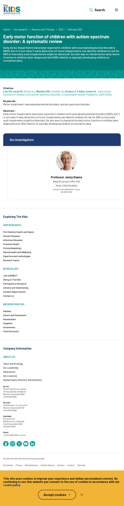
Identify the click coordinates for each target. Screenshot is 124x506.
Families (7, 311)
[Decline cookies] (82, 494)
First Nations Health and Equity (18, 232)
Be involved (10, 268)
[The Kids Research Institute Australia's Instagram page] (12, 444)
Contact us (8, 295)
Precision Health (11, 244)
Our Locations (10, 375)
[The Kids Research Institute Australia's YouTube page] (26, 444)
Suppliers (8, 323)
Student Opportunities (14, 291)
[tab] (59, 183)
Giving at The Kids (12, 279)
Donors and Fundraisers (14, 315)
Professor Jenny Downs (62, 177)
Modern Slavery (48, 465)
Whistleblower (31, 465)
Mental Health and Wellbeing (17, 252)
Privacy (19, 465)
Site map (81, 465)
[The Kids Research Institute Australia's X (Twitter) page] (19, 444)
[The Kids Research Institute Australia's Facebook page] (6, 444)
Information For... (14, 304)
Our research (20, 29)
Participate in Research (14, 283)
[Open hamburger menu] (116, 9)
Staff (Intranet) (11, 331)
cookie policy (11, 485)
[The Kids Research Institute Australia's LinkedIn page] (32, 444)
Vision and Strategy (13, 363)
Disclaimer (8, 465)
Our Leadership (10, 367)
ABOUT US (9, 356)
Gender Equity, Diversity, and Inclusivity (22, 379)
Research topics (11, 260)
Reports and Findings (42, 29)
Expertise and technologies (17, 256)
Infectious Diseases (13, 240)
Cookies (61, 465)
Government (9, 327)
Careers (71, 465)
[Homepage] (11, 10)
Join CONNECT (10, 275)
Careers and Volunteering (15, 287)
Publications (9, 371)
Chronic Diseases (11, 236)
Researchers (9, 319)
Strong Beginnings (12, 248)
